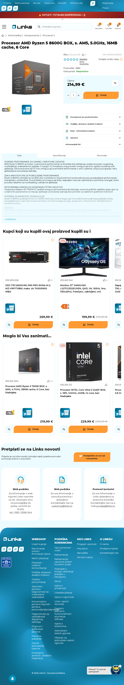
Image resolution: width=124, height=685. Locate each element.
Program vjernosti (87, 544)
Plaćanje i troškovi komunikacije (39, 565)
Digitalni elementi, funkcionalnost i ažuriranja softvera (63, 614)
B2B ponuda (76, 3)
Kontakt (62, 3)
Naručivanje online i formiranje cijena (41, 551)
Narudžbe (82, 553)
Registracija (107, 3)
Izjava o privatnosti (60, 587)
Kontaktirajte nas (109, 553)
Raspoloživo (82, 71)
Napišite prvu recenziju (84, 61)
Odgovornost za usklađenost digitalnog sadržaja (40, 618)
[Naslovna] (3, 35)
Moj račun (82, 548)
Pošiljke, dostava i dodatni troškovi (41, 573)
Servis (57, 581)
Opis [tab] (19, 155)
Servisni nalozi (85, 557)
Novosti (36, 3)
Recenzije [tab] (102, 155)
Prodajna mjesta (109, 548)
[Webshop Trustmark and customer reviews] (6, 562)
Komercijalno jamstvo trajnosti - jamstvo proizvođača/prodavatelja (42, 605)
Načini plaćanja (22, 3)
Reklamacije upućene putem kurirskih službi (63, 562)
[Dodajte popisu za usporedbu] (115, 83)
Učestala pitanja (63, 592)
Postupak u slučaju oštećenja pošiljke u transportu (63, 573)
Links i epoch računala (61, 602)
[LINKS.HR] (12, 678)
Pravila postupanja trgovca (38, 646)
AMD (78, 68)
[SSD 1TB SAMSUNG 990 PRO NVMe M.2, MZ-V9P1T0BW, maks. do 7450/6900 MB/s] (29, 284)
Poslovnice (49, 3)
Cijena (70, 80)
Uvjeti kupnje (39, 544)
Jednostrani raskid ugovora (62, 632)
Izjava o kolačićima (60, 625)
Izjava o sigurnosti (64, 597)
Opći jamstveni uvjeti (62, 549)
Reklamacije (61, 554)
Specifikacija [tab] (59, 155)
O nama (7, 3)
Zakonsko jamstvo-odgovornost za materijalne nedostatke (40, 592)
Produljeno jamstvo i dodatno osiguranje (41, 656)
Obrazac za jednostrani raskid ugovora (64, 640)
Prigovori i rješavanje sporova (37, 629)
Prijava (105, 8)
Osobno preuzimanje (39, 580)
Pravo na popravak (37, 637)
